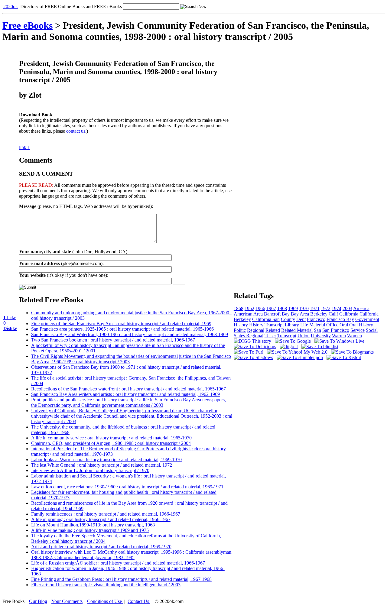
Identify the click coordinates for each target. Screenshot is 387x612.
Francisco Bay (340, 319)
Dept (301, 319)
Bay (286, 313)
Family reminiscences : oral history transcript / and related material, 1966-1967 (105, 513)
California (348, 313)
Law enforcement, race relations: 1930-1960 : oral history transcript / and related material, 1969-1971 (127, 486)
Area (258, 313)
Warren (339, 335)
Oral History (361, 324)
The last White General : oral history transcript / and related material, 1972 (101, 465)
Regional (255, 330)
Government (367, 319)
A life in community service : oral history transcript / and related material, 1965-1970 (111, 437)
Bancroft (272, 313)
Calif (333, 313)
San (317, 330)
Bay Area (300, 313)
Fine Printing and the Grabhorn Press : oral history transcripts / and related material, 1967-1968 (121, 579)
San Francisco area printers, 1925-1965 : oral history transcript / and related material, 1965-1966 (122, 329)
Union (304, 335)
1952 (249, 308)
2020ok (10, 6)
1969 (293, 308)
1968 (282, 308)
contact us (75, 131)
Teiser (270, 335)
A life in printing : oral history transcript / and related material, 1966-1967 (101, 519)
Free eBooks (27, 25)
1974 (336, 308)
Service (357, 330)
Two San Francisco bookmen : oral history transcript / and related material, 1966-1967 (113, 339)
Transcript (286, 335)
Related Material (297, 330)
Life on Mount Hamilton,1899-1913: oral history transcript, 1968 (93, 524)
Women (354, 335)
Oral (344, 324)
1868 (238, 308)
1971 (315, 308)
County (288, 319)
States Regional (248, 335)
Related (272, 330)
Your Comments (67, 601)
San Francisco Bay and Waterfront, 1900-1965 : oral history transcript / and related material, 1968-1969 (129, 334)
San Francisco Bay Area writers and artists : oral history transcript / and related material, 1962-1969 (125, 394)
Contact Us (138, 601)
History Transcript (266, 324)
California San (266, 319)
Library (292, 324)
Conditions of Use (104, 601)
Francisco (316, 319)
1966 (260, 308)
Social (372, 330)
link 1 (24, 147)
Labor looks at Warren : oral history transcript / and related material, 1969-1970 (106, 459)
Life (304, 324)
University (321, 335)
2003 (347, 308)
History (241, 324)
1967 (271, 308)
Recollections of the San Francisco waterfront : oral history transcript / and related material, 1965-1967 (128, 388)
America (361, 308)
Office (332, 324)
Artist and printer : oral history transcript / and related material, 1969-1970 (101, 546)
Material (317, 324)
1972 (325, 308)
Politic (240, 330)
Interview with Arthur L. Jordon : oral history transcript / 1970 (90, 470)
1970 (304, 308)
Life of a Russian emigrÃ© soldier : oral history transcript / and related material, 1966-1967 (118, 562)
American (243, 313)
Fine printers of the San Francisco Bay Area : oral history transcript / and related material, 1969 (121, 323)
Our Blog (38, 601)
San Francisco (335, 330)
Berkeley (318, 313)
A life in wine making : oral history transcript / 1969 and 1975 (90, 530)
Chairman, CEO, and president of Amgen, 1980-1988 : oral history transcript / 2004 (111, 443)
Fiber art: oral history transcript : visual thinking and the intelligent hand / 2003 (105, 584)
